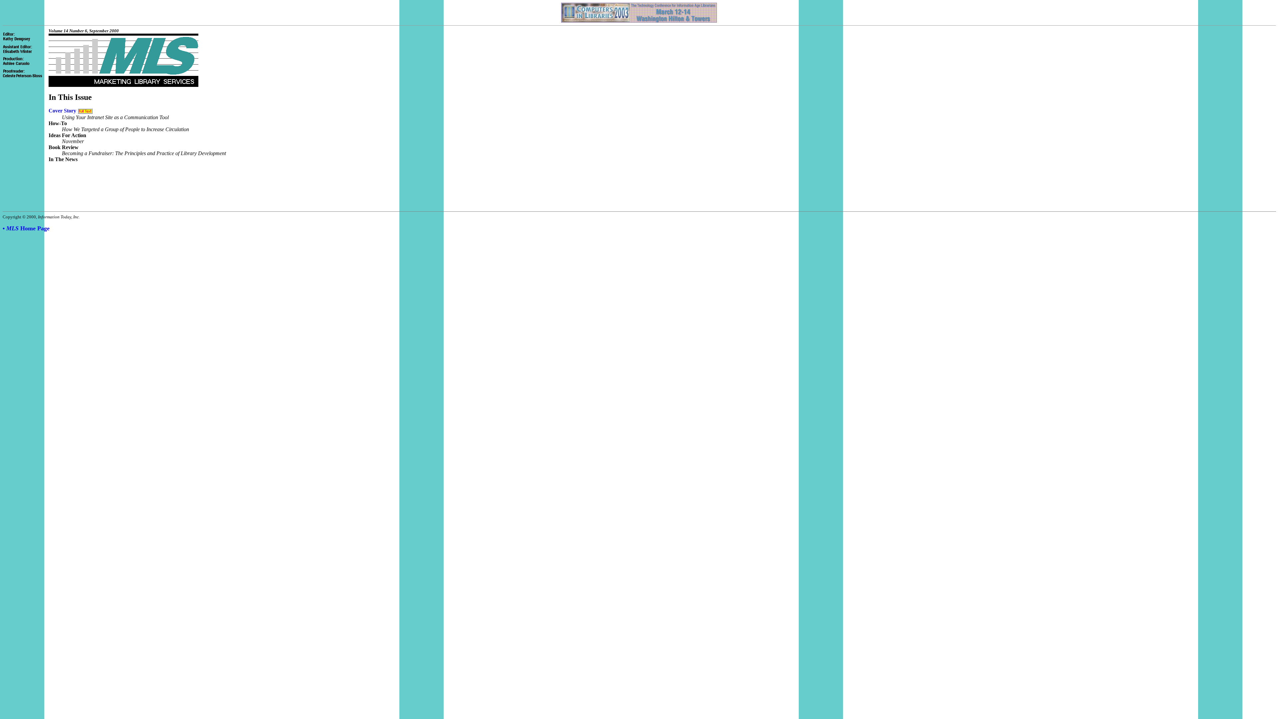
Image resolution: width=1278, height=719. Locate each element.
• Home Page (26, 228)
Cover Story (62, 111)
